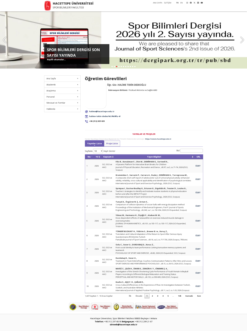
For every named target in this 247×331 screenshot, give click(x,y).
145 (179, 296)
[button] (242, 40)
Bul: (178, 150)
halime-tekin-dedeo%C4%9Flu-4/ (104, 116)
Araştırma (51, 90)
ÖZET (198, 166)
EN (181, 2)
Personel (50, 96)
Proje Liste (112, 143)
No (89, 156)
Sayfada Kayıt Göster (100, 151)
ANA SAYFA (157, 2)
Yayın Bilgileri (154, 156)
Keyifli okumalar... (56, 59)
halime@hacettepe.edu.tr (101, 111)
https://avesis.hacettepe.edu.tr (158, 139)
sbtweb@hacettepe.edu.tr (123, 324)
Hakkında (50, 109)
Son (199, 296)
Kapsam (107, 156)
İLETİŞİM (167, 2)
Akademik (51, 84)
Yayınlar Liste (94, 143)
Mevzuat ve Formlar (55, 102)
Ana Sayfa (51, 78)
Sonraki (189, 296)
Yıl (97, 156)
